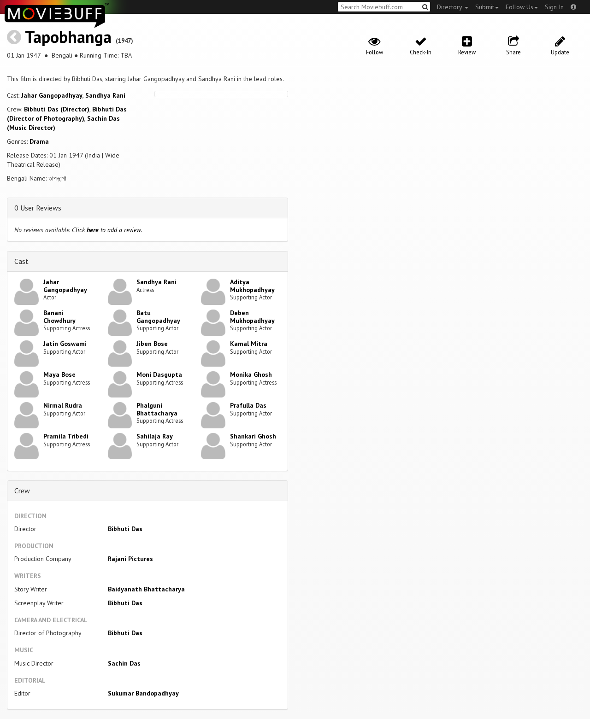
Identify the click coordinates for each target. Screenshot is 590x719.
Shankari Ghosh (253, 436)
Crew (22, 490)
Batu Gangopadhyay (158, 317)
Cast (21, 261)
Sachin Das (124, 663)
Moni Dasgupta (159, 374)
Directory (450, 7)
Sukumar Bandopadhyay (143, 693)
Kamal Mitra (248, 343)
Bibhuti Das (125, 529)
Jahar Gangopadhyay (52, 95)
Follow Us (519, 7)
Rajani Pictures (130, 559)
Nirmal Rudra (62, 405)
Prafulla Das (248, 405)
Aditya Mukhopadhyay (252, 286)
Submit (484, 7)
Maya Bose (59, 374)
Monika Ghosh (251, 374)
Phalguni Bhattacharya (156, 409)
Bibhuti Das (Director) (56, 109)
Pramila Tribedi (65, 436)
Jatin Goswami (65, 343)
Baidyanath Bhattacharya (146, 589)
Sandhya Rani (105, 95)
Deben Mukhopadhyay (252, 317)
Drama (39, 141)
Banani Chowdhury (59, 317)
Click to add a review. (107, 230)
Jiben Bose (152, 343)
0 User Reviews (37, 207)
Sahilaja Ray (154, 436)
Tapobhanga (68, 36)
